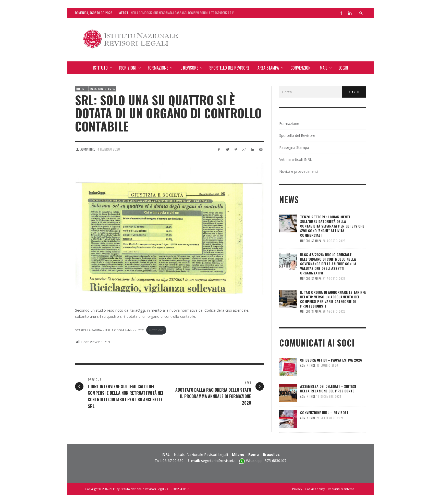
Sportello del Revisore (297, 135)
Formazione (289, 123)
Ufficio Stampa (311, 241)
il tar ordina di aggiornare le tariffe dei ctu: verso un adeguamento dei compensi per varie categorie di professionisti (333, 299)
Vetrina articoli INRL (295, 159)
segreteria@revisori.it (220, 460)
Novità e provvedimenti (298, 171)
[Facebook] (341, 13)
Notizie (81, 89)
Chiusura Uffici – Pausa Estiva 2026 (331, 360)
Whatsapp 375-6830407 (266, 460)
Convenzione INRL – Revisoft (324, 412)
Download (156, 330)
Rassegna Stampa (102, 89)
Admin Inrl (87, 149)
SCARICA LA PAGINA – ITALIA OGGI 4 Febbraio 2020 (109, 330)
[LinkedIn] (349, 13)
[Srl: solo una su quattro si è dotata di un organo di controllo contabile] (169, 228)
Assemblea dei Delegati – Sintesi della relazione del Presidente (328, 388)
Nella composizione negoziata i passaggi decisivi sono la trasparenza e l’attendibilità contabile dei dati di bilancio (182, 10)
